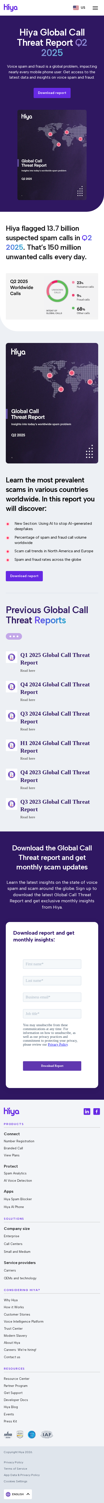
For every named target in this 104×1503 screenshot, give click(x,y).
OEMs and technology (20, 1278)
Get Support (13, 1393)
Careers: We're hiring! (20, 1350)
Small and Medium (17, 1252)
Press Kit (10, 1421)
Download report (52, 93)
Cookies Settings (15, 1481)
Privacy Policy (13, 1462)
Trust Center (13, 1328)
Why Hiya (11, 1300)
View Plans (12, 1155)
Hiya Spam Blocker (18, 1199)
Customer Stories (17, 1314)
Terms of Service (15, 1468)
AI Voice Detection (18, 1180)
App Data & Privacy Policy (22, 1475)
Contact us (12, 1357)
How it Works (14, 1307)
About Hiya (12, 1343)
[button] (79, 8)
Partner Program (16, 1386)
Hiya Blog (11, 1407)
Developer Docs (16, 1400)
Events (9, 1414)
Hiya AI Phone (14, 1207)
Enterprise (11, 1236)
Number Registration (19, 1141)
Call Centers (13, 1244)
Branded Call (13, 1148)
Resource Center (17, 1379)
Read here (27, 671)
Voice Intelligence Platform (24, 1321)
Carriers (10, 1270)
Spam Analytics (15, 1173)
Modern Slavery (15, 1335)
